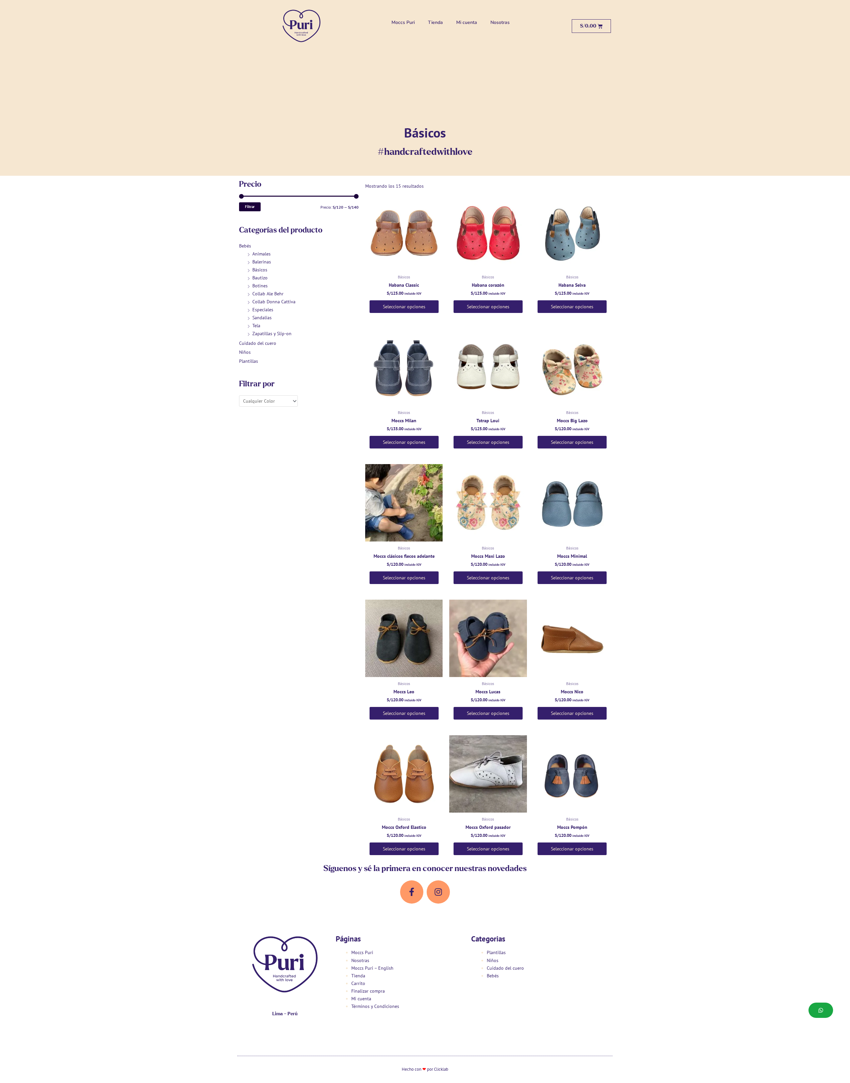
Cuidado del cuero (257, 343)
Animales (261, 254)
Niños (245, 352)
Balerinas (261, 262)
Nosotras (500, 22)
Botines (260, 286)
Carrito (358, 983)
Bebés (245, 246)
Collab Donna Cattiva (274, 302)
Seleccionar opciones (404, 307)
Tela (256, 326)
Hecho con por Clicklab (425, 1069)
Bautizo (260, 278)
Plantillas (248, 361)
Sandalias (262, 318)
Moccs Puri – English (372, 968)
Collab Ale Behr (268, 294)
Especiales (262, 310)
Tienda (435, 22)
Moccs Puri (403, 22)
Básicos (259, 270)
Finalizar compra (368, 991)
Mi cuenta (466, 22)
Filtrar (250, 206)
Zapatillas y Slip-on (272, 334)
